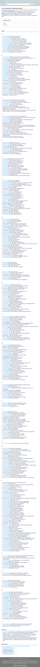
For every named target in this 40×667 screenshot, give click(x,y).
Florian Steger (5, 540)
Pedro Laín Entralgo (6, 317)
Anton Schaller (5, 489)
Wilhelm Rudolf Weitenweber (8, 599)
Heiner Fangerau (5, 161)
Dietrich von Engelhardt (7, 150)
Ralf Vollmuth (5, 585)
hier (10, 660)
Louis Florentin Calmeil (7, 101)
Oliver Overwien (5, 406)
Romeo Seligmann (6, 521)
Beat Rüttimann (5, 476)
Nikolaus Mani (5, 348)
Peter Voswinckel (6, 587)
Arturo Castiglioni (6, 102)
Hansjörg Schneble (6, 501)
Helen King (5, 290)
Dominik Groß (5, 205)
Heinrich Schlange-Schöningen (8, 491)
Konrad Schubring (6, 510)
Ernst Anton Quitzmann (7, 443)
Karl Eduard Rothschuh (7, 470)
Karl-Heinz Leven (6, 329)
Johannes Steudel (6, 542)
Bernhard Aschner (6, 50)
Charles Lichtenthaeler (6, 332)
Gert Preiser (5, 428)
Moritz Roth (5, 469)
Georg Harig (5, 222)
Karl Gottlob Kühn (6, 308)
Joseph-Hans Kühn (6, 306)
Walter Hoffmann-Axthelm (7, 243)
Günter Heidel (5, 228)
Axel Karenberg (5, 284)
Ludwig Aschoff (5, 51)
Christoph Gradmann (6, 198)
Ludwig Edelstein (6, 143)
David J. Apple (5, 48)
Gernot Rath (5, 448)
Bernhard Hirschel (6, 242)
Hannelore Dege (5, 120)
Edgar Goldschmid (6, 192)
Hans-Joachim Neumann (7, 388)
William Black (5, 74)
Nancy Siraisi (5, 533)
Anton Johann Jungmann (7, 279)
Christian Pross (5, 433)
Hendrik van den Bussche (7, 582)
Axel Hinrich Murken (6, 379)
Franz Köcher (5, 298)
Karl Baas (4, 59)
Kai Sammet (5, 483)
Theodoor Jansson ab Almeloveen (8, 44)
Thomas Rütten (5, 475)
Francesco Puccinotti (6, 434)
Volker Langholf (5, 320)
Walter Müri (5, 378)
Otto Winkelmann (6, 609)
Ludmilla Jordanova (6, 276)
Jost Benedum (5, 67)
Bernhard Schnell (6, 503)
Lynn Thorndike (5, 562)
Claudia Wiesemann (6, 604)
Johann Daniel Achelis (6, 38)
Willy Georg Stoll (5, 546)
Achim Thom (5, 561)
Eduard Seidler (5, 520)
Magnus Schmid (5, 493)
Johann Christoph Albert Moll (8, 372)
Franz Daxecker (5, 119)
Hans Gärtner (5, 180)
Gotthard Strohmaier (6, 548)
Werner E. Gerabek (6, 185)
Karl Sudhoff (5, 550)
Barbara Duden (5, 137)
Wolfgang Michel (5, 365)
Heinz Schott (5, 507)
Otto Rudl (4, 474)
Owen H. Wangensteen (7, 594)
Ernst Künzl (5, 310)
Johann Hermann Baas (7, 58)
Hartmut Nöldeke (6, 392)
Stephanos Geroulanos (7, 186)
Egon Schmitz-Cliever (6, 499)
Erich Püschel (5, 436)
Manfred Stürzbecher (6, 549)
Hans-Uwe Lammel (6, 319)
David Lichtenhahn (6, 330)
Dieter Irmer (5, 265)
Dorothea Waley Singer (7, 532)
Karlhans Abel (5, 37)
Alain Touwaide (5, 565)
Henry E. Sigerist (6, 529)
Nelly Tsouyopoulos (6, 566)
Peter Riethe (5, 456)
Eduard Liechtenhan (6, 333)
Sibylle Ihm (5, 263)
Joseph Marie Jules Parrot (7, 414)
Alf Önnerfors (5, 403)
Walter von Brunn (6, 89)
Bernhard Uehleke (6, 573)
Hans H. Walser (5, 593)
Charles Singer (5, 531)
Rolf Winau (5, 608)
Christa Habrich (5, 220)
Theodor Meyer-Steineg (7, 362)
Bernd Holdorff (5, 244)
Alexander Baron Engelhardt (7, 149)
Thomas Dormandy (6, 133)
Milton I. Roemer (5, 462)
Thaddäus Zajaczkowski (7, 623)
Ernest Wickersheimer (6, 603)
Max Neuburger (5, 386)
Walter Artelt (5, 49)
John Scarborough (6, 484)
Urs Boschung (5, 81)
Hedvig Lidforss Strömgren (7, 547)
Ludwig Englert (5, 151)
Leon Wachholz (5, 592)
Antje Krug (4, 304)
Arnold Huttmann (6, 257)
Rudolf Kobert (5, 295)
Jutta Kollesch (5, 300)
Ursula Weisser (5, 598)
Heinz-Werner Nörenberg (7, 394)
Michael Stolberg (6, 545)
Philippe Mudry (5, 375)
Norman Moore (5, 374)
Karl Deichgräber (6, 121)
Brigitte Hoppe (5, 249)
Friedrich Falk (5, 158)
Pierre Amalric (5, 45)
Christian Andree (6, 46)
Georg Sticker (5, 544)
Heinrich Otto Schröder (7, 508)
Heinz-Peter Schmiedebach (7, 497)
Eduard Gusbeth (5, 211)
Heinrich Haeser (5, 221)
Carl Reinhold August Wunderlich (8, 617)
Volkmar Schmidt (6, 495)
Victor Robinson (5, 460)
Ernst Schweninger (6, 517)
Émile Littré (5, 336)
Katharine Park (5, 413)
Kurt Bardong (5, 60)
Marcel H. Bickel (5, 71)
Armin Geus (5, 187)
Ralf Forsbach (5, 173)
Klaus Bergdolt (5, 70)
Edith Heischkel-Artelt (6, 229)
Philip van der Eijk (6, 144)
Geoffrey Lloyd (5, 337)
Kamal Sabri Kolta (6, 301)
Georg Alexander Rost (6, 468)
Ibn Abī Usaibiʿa (5, 262)
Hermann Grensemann (7, 201)
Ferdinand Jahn (5, 271)
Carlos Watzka (5, 595)
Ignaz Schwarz (5, 514)
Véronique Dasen (6, 117)
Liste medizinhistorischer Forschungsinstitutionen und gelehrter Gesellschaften (16, 646)
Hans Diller (5, 130)
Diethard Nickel (5, 391)
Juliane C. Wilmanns (6, 607)
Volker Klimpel (5, 293)
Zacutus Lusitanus (6, 339)
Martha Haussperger (6, 225)
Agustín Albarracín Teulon (7, 41)
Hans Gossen (5, 193)
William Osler (5, 404)
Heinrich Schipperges (6, 490)
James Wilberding (6, 606)
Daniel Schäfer (5, 486)
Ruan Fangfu (5, 472)
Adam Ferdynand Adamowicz (8, 40)
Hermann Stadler (6, 537)
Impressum (15, 665)
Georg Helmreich (6, 232)
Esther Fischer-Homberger (7, 169)
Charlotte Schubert (6, 509)
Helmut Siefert (5, 527)
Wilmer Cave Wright (6, 616)
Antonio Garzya (5, 183)
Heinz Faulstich (5, 162)
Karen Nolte (5, 393)
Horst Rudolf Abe (6, 36)
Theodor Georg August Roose (8, 465)
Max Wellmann (5, 601)
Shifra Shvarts (5, 526)
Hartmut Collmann (6, 104)
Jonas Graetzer (5, 199)
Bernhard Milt (5, 369)
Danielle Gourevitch (6, 197)
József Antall (5, 47)
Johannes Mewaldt (6, 360)
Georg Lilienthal (5, 334)
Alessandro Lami (6, 318)
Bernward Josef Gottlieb (7, 196)
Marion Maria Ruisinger (7, 477)
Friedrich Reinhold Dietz (7, 129)
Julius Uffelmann (6, 574)
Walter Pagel (5, 412)
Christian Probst (5, 430)
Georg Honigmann (6, 248)
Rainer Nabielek (5, 384)
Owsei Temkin (5, 556)
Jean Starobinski (6, 539)
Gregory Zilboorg (6, 625)
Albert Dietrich (5, 128)
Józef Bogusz (5, 78)
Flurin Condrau (5, 105)
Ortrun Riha (5, 457)
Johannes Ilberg (5, 264)
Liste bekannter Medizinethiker (8, 654)
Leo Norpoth (5, 395)
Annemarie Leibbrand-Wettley (8, 326)
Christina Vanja (5, 583)
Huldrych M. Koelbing (6, 299)
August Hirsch (5, 240)
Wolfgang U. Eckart (6, 142)
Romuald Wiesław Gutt (7, 214)
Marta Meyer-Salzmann (7, 361)
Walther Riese (5, 455)
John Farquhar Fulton (6, 175)
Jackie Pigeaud (5, 423)
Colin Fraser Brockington (7, 86)
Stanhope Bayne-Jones (7, 64)
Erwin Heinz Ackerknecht (7, 39)
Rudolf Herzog (5, 237)
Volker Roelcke (5, 461)
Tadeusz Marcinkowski (7, 349)
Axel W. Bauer (5, 62)
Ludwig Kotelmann (6, 303)
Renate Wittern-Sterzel (7, 612)
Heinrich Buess (5, 92)
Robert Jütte (5, 278)
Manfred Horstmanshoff (7, 251)
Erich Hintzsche (5, 239)
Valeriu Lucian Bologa (6, 79)
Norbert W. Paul (5, 415)
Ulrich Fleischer (5, 172)
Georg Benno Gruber (6, 206)
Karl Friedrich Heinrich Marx (7, 352)
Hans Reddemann (6, 450)
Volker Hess (5, 238)
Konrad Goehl (5, 190)
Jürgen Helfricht (5, 231)
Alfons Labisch (5, 316)
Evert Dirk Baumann (6, 63)
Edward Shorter (5, 523)
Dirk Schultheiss (5, 511)
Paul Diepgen (5, 127)
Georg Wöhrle (5, 614)
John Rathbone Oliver (6, 449)
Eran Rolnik (5, 464)
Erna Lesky (5, 328)
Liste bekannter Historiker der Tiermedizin (10, 653)
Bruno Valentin (5, 580)
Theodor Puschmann (6, 437)
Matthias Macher (6, 344)
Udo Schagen (5, 488)
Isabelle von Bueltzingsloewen (8, 91)
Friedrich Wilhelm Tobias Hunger (8, 256)
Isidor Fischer (5, 166)
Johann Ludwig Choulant (7, 103)
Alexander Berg (5, 69)
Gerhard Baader (5, 56)
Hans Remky (5, 451)
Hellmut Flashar (5, 171)
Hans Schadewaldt (6, 485)
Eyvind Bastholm (6, 61)
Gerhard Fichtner (6, 164)
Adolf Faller (5, 159)
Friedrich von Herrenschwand (8, 234)
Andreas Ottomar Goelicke (7, 191)
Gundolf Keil (5, 286)
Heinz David (5, 118)
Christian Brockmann (6, 87)
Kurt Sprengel (5, 535)
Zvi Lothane (5, 338)
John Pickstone (5, 422)
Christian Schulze (6, 513)
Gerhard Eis (5, 145)
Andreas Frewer (10, 634)
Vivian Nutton (5, 398)
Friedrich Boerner (6, 77)
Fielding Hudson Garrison (7, 182)
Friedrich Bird (5, 73)
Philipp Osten (5, 405)
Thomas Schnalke (6, 500)
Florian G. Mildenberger (7, 367)
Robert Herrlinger (6, 235)
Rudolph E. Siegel (6, 528)
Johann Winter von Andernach (8, 611)
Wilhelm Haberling (6, 219)
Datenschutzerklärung (23, 665)
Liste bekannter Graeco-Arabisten (8, 648)
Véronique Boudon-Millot (7, 82)
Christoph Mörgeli (6, 370)
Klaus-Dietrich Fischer (6, 167)
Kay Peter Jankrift (6, 272)
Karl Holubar (5, 247)
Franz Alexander (5, 43)
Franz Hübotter (5, 254)
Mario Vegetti (5, 584)
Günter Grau (5, 200)
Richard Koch (5, 296)
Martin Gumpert (5, 208)
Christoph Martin (5, 351)
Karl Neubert (5, 385)
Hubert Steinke (5, 541)
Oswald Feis (5, 163)
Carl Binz (4, 72)
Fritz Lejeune (5, 327)
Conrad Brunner (5, 90)
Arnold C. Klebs (5, 291)
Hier (14, 660)
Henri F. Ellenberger (6, 148)
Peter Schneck (5, 502)
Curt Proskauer (5, 432)
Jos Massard (5, 353)
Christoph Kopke (6, 302)
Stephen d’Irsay (5, 266)
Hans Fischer (5, 165)
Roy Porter (5, 426)
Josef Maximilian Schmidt (7, 494)
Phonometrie (34, 58)
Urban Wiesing (5, 605)
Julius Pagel (5, 411)
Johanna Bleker (5, 76)
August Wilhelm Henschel (7, 233)
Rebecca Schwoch (6, 518)
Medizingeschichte (5, 12)
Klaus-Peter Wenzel (6, 602)
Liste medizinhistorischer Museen (8, 647)
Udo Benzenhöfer (6, 68)
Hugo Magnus (5, 346)
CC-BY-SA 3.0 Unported (25, 658)
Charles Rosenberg (6, 467)
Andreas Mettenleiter (6, 359)
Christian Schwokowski (7, 519)
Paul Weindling (5, 596)
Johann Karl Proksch (6, 431)
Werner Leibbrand (6, 325)
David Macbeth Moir (6, 371)
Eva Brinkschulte (6, 84)
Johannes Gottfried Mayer (7, 355)
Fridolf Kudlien (5, 305)
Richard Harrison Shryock (7, 524)
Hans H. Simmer (6, 530)
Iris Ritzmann (5, 459)
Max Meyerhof (5, 363)
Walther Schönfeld (6, 505)
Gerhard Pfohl (5, 420)
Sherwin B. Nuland (6, 396)
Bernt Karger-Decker (6, 285)
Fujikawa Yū (5, 174)
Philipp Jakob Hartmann (7, 224)
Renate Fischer (5, 168)
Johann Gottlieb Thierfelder (7, 560)
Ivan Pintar (5, 424)
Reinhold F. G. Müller (6, 377)
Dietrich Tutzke (5, 568)
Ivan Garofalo (5, 181)
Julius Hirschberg (6, 241)
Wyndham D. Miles (6, 368)
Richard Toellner (5, 564)
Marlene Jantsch (6, 273)
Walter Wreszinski (6, 615)
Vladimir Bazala (5, 65)
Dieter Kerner (5, 287)
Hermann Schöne (6, 504)
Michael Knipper (5, 294)
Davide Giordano (6, 189)
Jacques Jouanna (6, 277)
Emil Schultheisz (6, 512)
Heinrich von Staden (6, 536)
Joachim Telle (5, 555)
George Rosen (5, 466)
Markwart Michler (6, 366)
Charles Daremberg (6, 116)
